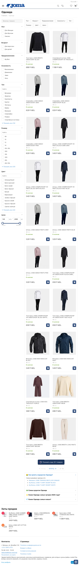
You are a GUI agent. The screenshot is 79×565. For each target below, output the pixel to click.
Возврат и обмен (25, 548)
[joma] (15, 6)
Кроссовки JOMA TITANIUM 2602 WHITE (66, 513)
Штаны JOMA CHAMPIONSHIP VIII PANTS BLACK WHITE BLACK (37, 187)
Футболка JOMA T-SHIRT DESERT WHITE (42, 485)
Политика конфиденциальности (30, 545)
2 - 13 (61, 468)
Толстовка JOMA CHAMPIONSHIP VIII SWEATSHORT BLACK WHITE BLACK (37, 316)
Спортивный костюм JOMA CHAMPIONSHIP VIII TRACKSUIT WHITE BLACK (63, 58)
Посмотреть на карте (8, 555)
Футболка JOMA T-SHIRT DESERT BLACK (42, 482)
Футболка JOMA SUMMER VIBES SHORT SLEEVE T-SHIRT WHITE (17, 514)
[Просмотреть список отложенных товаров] (71, 6)
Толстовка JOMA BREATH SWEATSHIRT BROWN (34, 445)
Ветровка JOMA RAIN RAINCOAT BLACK (36, 359)
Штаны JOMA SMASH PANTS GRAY (37, 230)
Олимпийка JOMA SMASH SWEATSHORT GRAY (34, 101)
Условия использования (28, 551)
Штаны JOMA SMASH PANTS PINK (37, 273)
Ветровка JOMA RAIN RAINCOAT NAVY (63, 359)
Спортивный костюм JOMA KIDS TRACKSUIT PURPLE (36, 402)
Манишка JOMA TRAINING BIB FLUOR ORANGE (44, 480)
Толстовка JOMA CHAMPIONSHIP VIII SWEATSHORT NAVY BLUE (63, 316)
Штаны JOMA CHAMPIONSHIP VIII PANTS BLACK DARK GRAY (63, 144)
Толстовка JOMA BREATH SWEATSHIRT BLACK (34, 58)
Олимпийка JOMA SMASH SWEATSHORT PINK (34, 144)
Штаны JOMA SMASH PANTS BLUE (64, 230)
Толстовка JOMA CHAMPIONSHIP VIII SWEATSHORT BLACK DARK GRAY (63, 273)
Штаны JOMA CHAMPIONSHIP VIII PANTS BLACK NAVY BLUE (63, 187)
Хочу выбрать (6, 562)
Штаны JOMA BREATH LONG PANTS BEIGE (64, 445)
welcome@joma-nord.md (9, 552)
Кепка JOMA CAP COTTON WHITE (17, 525)
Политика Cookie (25, 554)
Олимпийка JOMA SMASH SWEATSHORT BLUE (61, 101)
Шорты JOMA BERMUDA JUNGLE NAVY (42, 513)
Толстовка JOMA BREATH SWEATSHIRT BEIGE (61, 402)
